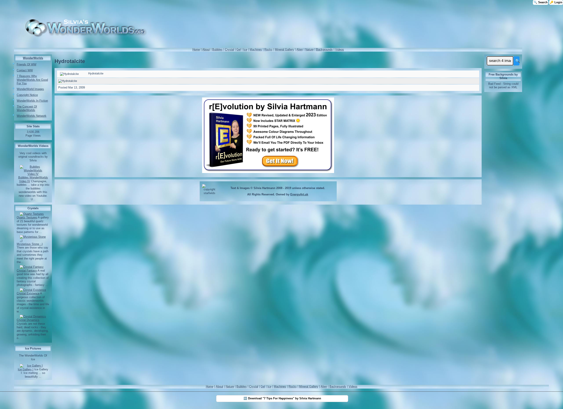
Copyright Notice (27, 95)
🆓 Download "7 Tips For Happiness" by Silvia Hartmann (282, 398)
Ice (245, 49)
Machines (256, 49)
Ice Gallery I (25, 369)
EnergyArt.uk (299, 194)
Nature (309, 49)
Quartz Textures (27, 217)
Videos (339, 49)
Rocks (268, 49)
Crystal (229, 49)
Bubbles (217, 49)
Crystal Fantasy (27, 270)
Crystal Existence (28, 293)
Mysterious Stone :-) (30, 244)
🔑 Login (556, 2)
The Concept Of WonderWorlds (27, 108)
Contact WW (25, 70)
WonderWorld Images (30, 89)
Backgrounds (324, 49)
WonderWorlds (33, 58)
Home (196, 49)
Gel (238, 49)
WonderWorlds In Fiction (32, 100)
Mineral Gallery (284, 49)
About (206, 49)
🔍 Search (541, 2)
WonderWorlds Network (31, 115)
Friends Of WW (26, 64)
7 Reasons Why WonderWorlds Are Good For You (32, 79)
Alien (299, 49)
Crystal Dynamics (28, 320)
